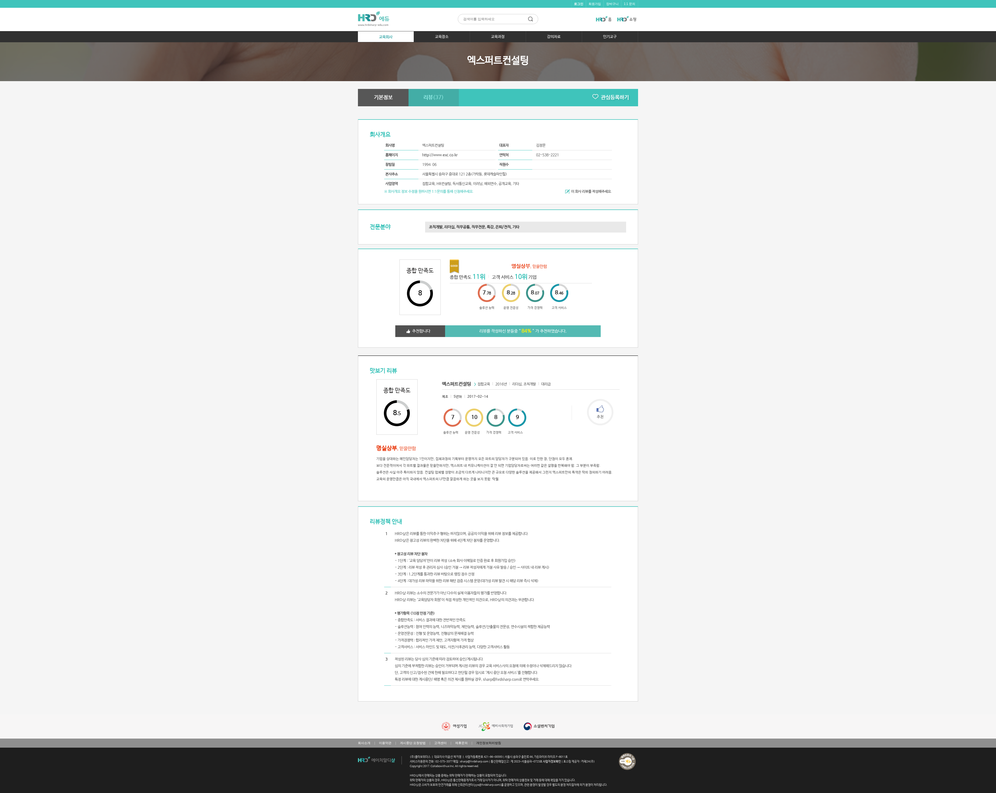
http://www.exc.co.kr (440, 155)
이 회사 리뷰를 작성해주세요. (591, 192)
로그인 (578, 4)
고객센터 (440, 743)
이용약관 (385, 743)
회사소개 (364, 743)
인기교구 (610, 36)
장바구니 (612, 4)
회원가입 (595, 4)
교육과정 (497, 36)
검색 (530, 19)
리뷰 (434, 98)
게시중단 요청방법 (413, 743)
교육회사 (385, 37)
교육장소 (441, 36)
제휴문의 (461, 743)
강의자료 (554, 36)
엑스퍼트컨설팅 (456, 384)
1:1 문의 (629, 4)
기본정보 (383, 98)
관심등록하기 (615, 98)
